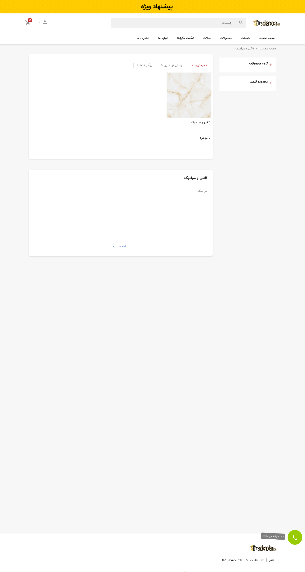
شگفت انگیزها (185, 38)
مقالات (207, 38)
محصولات (226, 38)
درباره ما (163, 38)
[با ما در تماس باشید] (295, 537)
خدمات (245, 38)
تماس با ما (143, 38)
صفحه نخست (267, 38)
